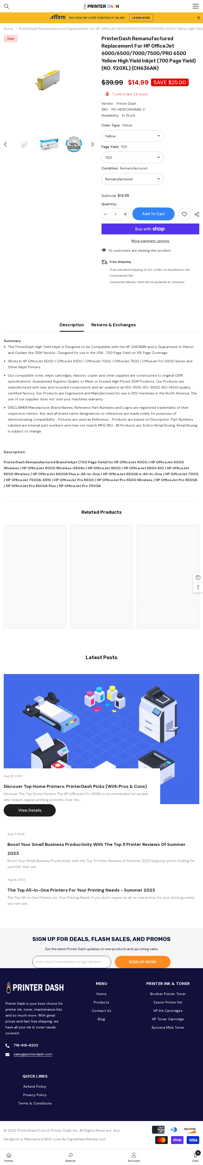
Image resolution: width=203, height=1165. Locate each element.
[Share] (195, 214)
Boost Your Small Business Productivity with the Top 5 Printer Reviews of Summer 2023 (96, 848)
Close (199, 18)
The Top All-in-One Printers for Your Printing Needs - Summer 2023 (81, 890)
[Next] (92, 144)
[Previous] (5, 144)
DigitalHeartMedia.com (86, 1139)
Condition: (124, 168)
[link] (35, 611)
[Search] (7, 6)
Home (8, 28)
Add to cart (153, 213)
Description (72, 325)
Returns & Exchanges (113, 325)
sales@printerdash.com (33, 1054)
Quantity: (109, 204)
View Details (29, 810)
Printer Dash (126, 103)
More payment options (150, 241)
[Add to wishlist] (184, 214)
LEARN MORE (141, 18)
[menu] (196, 6)
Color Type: (117, 125)
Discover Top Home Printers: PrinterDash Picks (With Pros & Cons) (75, 786)
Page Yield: (114, 146)
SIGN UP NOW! (142, 961)
